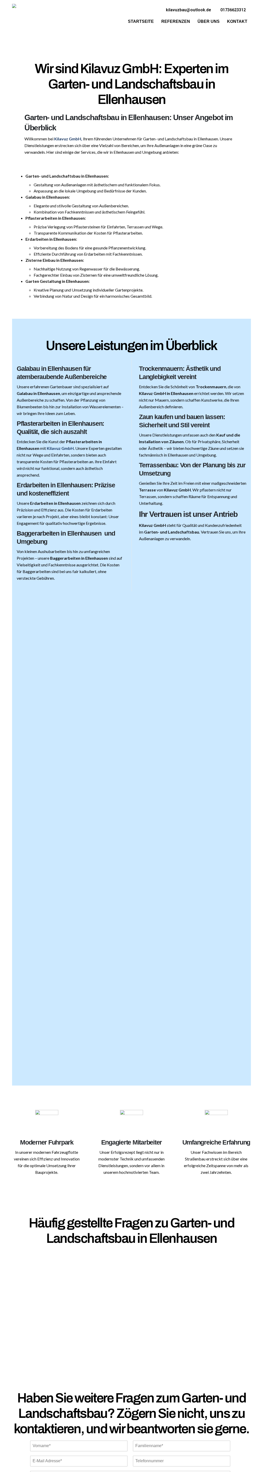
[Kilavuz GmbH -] (24, 17)
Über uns (209, 21)
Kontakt (237, 21)
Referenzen (175, 21)
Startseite (141, 21)
